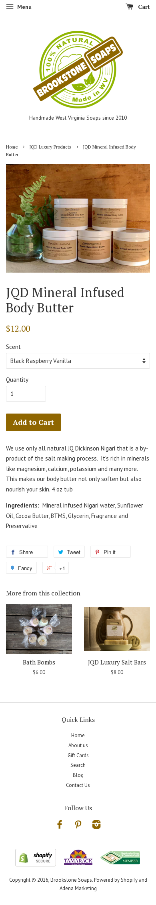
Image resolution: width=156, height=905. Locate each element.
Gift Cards (78, 755)
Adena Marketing (78, 888)
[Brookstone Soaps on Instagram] (96, 826)
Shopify (129, 879)
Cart (143, 6)
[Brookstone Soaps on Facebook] (59, 826)
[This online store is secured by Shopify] (35, 864)
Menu (24, 6)
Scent (13, 347)
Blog (78, 775)
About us (78, 745)
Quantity (17, 379)
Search (78, 765)
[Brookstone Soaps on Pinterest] (78, 826)
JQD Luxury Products (50, 147)
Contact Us (78, 785)
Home (12, 147)
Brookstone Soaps (71, 879)
